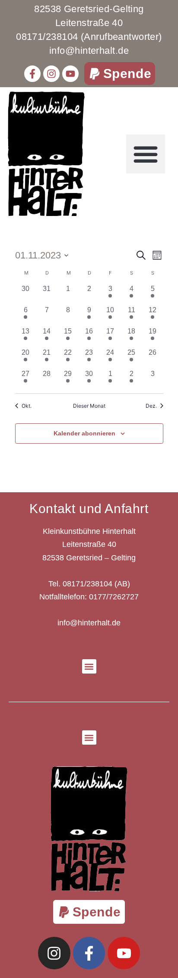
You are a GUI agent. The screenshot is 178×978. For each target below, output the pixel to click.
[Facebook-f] (32, 73)
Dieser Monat (89, 405)
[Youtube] (70, 73)
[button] (120, 73)
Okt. (27, 405)
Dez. (151, 405)
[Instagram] (51, 73)
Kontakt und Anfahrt (88, 508)
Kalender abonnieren (84, 433)
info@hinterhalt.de (89, 622)
